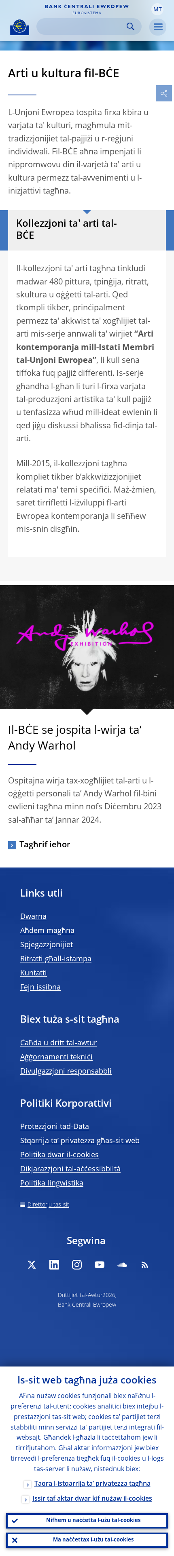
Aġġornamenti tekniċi (56, 1057)
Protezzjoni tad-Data (54, 1127)
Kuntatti (33, 973)
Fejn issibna (40, 987)
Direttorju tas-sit (48, 1205)
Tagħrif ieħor (44, 845)
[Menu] (157, 27)
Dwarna (33, 916)
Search (130, 26)
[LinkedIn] (54, 1264)
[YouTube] (99, 1264)
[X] (31, 1264)
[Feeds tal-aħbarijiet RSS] (145, 1264)
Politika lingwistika (51, 1183)
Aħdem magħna (47, 931)
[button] (157, 9)
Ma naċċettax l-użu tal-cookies (93, 1540)
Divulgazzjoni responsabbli (66, 1071)
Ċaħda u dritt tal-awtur (58, 1043)
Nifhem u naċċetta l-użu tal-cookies (93, 1520)
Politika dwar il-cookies (59, 1155)
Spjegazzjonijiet (46, 945)
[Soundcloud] (122, 1264)
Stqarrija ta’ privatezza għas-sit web (80, 1141)
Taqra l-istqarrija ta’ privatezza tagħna (92, 1484)
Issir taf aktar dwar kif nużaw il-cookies (92, 1499)
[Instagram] (77, 1264)
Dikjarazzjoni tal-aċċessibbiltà (70, 1169)
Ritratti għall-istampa (55, 959)
